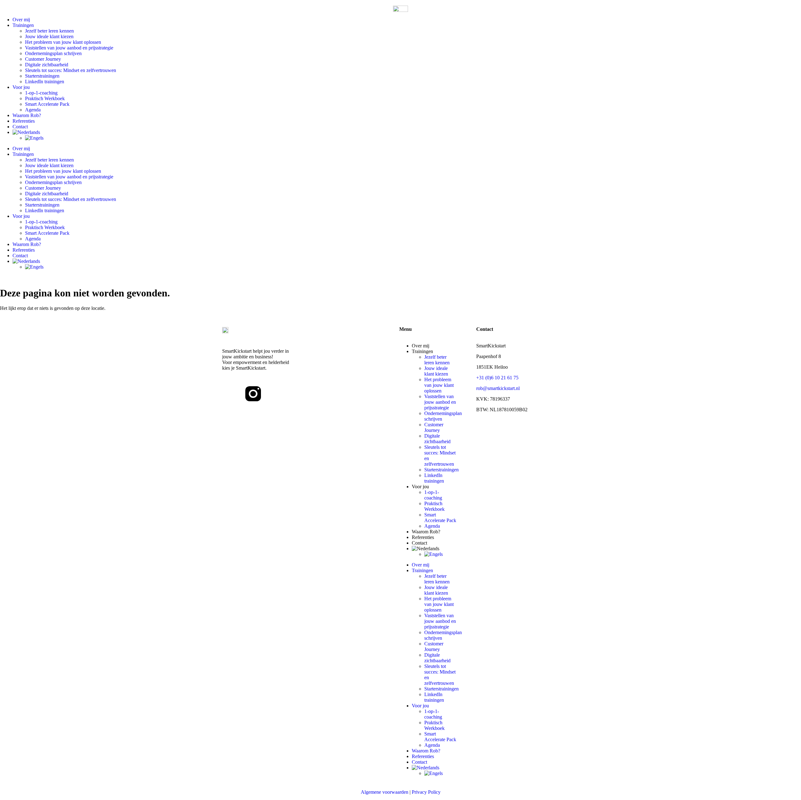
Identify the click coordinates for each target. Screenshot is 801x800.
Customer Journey (43, 59)
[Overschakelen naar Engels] (413, 138)
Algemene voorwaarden (384, 792)
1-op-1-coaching (41, 92)
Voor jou (21, 87)
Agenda (33, 109)
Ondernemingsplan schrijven (53, 53)
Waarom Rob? (27, 115)
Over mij (21, 19)
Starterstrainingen (42, 76)
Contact (20, 126)
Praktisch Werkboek (45, 98)
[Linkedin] (230, 394)
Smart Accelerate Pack (47, 104)
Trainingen (23, 25)
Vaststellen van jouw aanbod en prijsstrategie (69, 47)
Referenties (24, 121)
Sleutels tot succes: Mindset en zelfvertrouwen (70, 70)
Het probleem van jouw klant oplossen (63, 42)
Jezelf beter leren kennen (49, 30)
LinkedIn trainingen (44, 81)
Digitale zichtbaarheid (46, 64)
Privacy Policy (426, 792)
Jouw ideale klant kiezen (49, 36)
